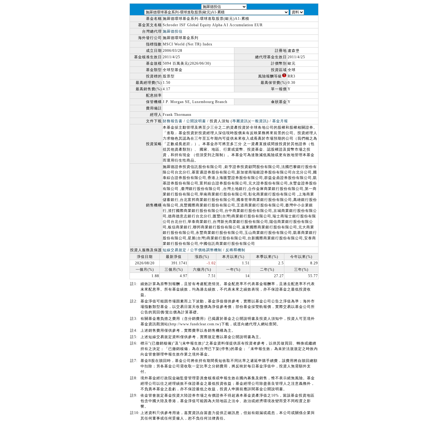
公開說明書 (196, 121)
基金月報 (280, 121)
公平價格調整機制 (206, 250)
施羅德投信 (173, 31)
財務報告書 (173, 121)
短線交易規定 (175, 250)
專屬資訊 (240, 121)
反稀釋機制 (235, 250)
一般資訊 (259, 121)
